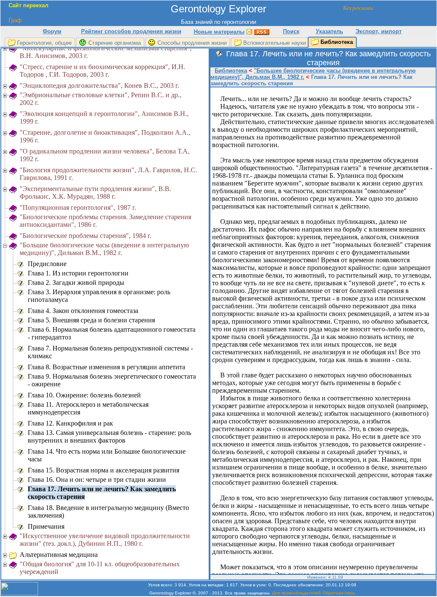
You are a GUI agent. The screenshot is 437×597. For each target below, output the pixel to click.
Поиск (291, 31)
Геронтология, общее (44, 43)
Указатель (329, 31)
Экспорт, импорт (378, 31)
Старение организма (114, 43)
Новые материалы (219, 32)
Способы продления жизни (192, 43)
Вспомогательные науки (274, 43)
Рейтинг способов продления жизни (131, 31)
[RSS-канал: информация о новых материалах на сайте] (261, 31)
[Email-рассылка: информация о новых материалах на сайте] (249, 31)
